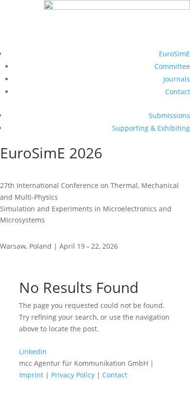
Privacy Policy (73, 374)
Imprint (31, 374)
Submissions (169, 115)
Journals (176, 79)
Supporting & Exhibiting (151, 128)
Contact (177, 91)
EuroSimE (174, 53)
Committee (172, 66)
